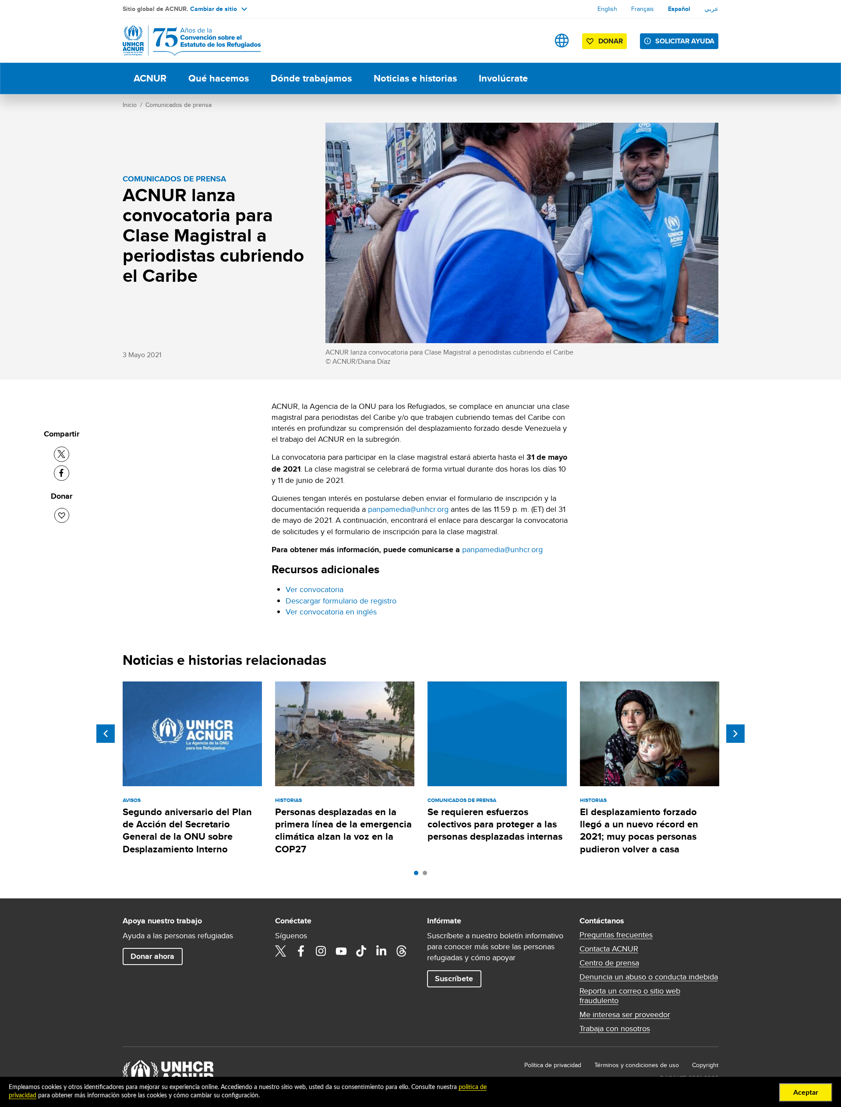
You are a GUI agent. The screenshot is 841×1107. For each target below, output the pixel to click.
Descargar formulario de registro (341, 600)
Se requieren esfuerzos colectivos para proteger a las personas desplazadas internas (495, 824)
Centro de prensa (609, 963)
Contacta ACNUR (609, 949)
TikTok (361, 951)
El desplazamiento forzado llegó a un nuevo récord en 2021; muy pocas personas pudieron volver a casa (639, 830)
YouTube (341, 951)
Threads (401, 951)
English (607, 8)
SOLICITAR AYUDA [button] (684, 41)
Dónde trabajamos (311, 78)
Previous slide (105, 733)
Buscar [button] (534, 40)
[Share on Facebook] (61, 473)
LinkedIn (381, 951)
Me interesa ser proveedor (625, 1014)
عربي (711, 8)
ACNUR (150, 78)
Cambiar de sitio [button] (213, 8)
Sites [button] (562, 40)
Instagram (321, 951)
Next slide (735, 733)
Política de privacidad (552, 1065)
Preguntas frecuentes (616, 935)
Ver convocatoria (314, 589)
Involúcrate (503, 78)
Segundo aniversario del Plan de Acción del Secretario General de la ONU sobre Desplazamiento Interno (187, 830)
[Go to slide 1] (418, 875)
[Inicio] (184, 40)
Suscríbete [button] (454, 978)
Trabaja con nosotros (615, 1028)
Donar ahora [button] (152, 956)
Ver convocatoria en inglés (331, 611)
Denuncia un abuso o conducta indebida (649, 977)
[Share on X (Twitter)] (61, 454)
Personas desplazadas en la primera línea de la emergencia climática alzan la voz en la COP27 (343, 830)
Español (679, 8)
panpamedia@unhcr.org (408, 509)
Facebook (301, 951)
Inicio (130, 104)
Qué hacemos (218, 78)
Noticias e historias (415, 78)
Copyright (705, 1065)
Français (642, 8)
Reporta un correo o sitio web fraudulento (630, 995)
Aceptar (805, 1092)
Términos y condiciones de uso (636, 1065)
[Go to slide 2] (427, 875)
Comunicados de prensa (178, 104)
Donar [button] (610, 41)
